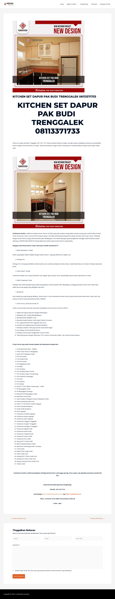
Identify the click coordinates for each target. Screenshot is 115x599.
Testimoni (94, 4)
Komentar (16, 545)
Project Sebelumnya (18, 518)
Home (62, 4)
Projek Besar (84, 4)
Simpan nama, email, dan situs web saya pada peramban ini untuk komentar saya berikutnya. (43, 570)
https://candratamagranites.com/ (52, 494)
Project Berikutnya (97, 518)
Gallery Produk (71, 4)
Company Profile (105, 4)
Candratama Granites (22, 594)
